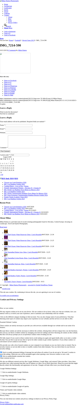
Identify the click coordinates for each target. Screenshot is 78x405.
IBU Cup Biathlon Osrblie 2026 (14, 184)
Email (2, 129)
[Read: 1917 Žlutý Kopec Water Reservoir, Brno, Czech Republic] (6, 238)
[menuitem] (41, 4)
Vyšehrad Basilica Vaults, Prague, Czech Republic (20, 276)
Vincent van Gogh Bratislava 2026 (15, 182)
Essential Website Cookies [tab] (8, 322)
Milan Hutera (22, 50)
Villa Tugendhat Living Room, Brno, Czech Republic (21, 258)
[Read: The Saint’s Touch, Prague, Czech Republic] (6, 280)
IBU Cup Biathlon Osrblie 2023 (14, 199)
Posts (2, 38)
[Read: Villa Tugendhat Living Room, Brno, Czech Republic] (6, 256)
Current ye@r (5, 155)
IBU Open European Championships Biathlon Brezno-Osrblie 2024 (26, 195)
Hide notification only (17, 404)
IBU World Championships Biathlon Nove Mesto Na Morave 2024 (25, 193)
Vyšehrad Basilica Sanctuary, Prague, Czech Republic (21, 270)
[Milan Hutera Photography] (9, 1)
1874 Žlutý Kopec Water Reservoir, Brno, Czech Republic (23, 234)
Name (2, 125)
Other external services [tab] (7, 358)
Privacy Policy (4, 402)
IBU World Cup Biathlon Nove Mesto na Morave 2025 (22, 190)
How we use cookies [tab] (6, 308)
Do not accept (9, 295)
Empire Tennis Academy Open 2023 (16, 197)
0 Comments (12, 50)
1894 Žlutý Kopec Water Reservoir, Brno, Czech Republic (23, 246)
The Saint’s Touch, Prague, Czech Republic (18, 281)
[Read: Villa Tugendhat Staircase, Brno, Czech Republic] (6, 262)
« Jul (1, 174)
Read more (3, 227)
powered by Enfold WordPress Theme (40, 285)
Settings (16, 295)
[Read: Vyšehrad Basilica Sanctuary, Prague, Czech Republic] (6, 268)
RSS (16, 178)
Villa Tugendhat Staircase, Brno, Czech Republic (20, 264)
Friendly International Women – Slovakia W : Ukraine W (22, 188)
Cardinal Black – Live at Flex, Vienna (16, 186)
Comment (4, 147)
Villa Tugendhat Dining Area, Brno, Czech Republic (21, 252)
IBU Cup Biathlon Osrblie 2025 (14, 191)
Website (2, 132)
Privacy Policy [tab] (4, 395)
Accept (2, 295)
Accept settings (5, 404)
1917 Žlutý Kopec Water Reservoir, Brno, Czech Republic (23, 240)
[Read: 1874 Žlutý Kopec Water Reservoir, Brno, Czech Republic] (6, 233)
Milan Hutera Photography (18, 285)
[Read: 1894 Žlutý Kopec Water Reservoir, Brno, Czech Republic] (6, 244)
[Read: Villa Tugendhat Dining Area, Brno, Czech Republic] (6, 250)
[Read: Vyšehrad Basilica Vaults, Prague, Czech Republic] (6, 274)
